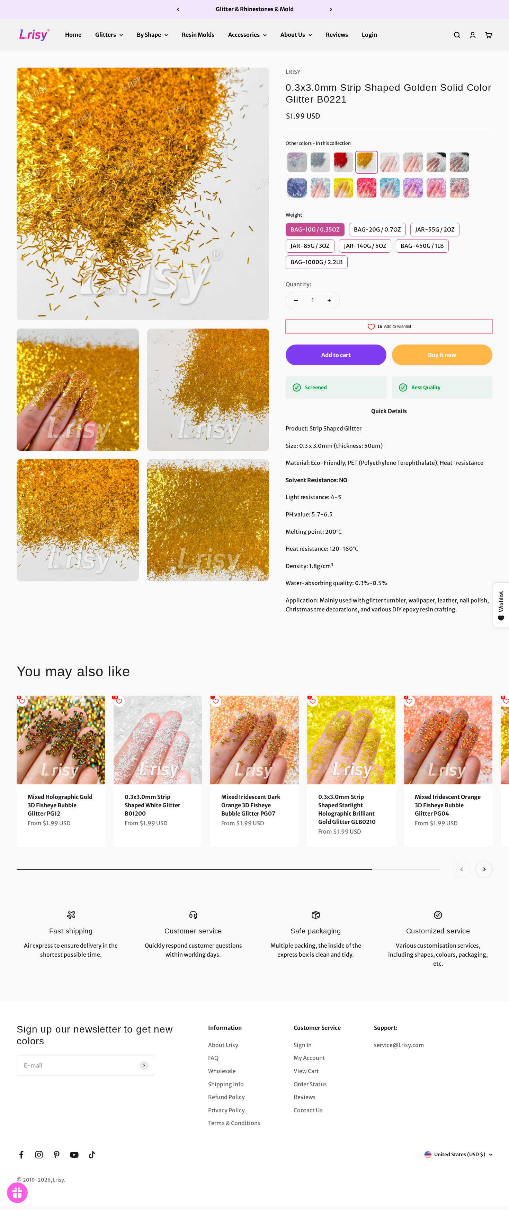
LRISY (293, 71)
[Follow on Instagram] (39, 1154)
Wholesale (222, 1071)
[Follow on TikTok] (92, 1154)
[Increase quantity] (329, 300)
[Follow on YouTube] (74, 1154)
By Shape (149, 34)
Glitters (105, 34)
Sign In (303, 1045)
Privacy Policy (226, 1110)
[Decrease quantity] (296, 300)
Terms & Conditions (234, 1123)
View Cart (306, 1071)
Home (73, 34)
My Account (309, 1057)
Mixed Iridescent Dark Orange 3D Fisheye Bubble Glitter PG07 (250, 805)
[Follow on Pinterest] (56, 1154)
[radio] (297, 162)
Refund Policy (226, 1097)
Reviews (337, 34)
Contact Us (308, 1110)
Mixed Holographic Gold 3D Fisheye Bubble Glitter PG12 (60, 805)
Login (369, 34)
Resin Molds (198, 34)
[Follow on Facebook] (21, 1154)
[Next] (331, 9)
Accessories (244, 34)
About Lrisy (223, 1045)
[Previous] (178, 9)
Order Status (310, 1084)
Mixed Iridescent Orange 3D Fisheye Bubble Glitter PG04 (448, 805)
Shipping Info (226, 1084)
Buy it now (442, 354)
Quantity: (298, 284)
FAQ (213, 1057)
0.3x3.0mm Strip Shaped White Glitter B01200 (152, 805)
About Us (292, 34)
